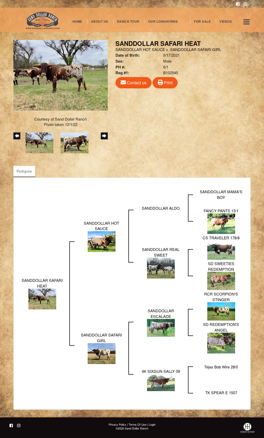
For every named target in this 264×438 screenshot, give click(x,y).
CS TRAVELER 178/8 (221, 237)
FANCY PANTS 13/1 (221, 210)
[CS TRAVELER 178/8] (221, 249)
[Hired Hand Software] (247, 430)
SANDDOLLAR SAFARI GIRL (195, 49)
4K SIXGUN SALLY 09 (161, 371)
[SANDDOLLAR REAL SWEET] (161, 267)
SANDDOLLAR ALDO (161, 208)
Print (167, 83)
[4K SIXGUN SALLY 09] (161, 382)
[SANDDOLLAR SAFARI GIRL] (102, 353)
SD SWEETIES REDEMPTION (221, 266)
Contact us (136, 83)
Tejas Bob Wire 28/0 (221, 366)
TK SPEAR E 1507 (221, 392)
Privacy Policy (117, 424)
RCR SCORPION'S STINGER (221, 296)
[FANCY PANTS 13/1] (221, 223)
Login (152, 424)
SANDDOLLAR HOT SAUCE (140, 49)
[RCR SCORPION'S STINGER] (221, 311)
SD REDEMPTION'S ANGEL (221, 327)
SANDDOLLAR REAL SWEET (160, 252)
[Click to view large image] (60, 74)
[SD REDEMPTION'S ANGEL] (221, 342)
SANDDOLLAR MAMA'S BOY (221, 194)
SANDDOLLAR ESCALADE (161, 313)
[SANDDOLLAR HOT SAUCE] (102, 241)
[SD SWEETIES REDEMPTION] (221, 280)
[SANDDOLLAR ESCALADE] (161, 327)
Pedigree (24, 171)
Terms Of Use (137, 424)
